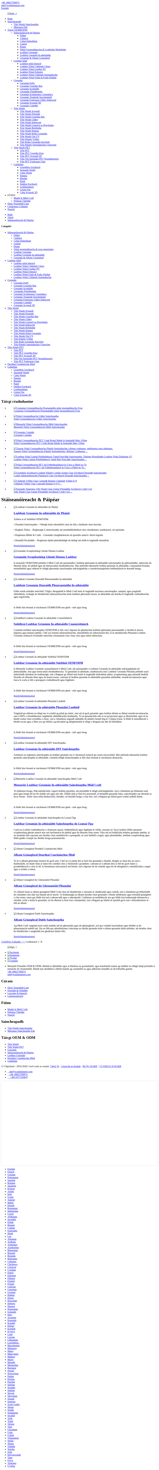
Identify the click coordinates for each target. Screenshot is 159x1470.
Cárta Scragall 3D (28, 192)
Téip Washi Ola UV (30, 136)
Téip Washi (19, 108)
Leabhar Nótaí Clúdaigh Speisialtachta (39, 74)
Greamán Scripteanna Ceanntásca (36, 94)
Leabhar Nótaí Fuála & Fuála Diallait (38, 77)
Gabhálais (18, 164)
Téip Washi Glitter (29, 119)
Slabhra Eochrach (28, 184)
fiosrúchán (19, 545)
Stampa (23, 175)
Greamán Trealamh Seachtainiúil (36, 97)
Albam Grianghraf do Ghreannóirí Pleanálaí (42, 885)
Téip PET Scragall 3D (31, 156)
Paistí (22, 181)
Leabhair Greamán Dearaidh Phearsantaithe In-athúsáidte (51, 585)
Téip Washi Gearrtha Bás (32, 116)
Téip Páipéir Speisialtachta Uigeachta (38, 145)
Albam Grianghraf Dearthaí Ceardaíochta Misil (44, 854)
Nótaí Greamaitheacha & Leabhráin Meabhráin (43, 49)
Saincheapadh (14, 21)
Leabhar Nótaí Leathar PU (33, 69)
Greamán (18, 80)
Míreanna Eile (20, 27)
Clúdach (24, 38)
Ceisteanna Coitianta (17, 206)
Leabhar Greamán (29, 52)
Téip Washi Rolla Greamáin (33, 133)
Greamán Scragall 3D (30, 102)
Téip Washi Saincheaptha (26, 24)
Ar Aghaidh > (15, 941)
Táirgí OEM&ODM (17, 30)
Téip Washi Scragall (30, 111)
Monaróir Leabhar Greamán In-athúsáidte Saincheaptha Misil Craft (57, 785)
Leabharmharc (27, 187)
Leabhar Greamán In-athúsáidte (35, 55)
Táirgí (10, 217)
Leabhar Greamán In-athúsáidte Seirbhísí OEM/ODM (48, 662)
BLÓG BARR (90, 1066)
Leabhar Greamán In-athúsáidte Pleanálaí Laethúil (46, 707)
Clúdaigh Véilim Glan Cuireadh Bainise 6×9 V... (37, 483)
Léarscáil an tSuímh (71, 1066)
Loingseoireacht (15, 996)
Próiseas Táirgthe (22, 201)
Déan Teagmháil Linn (18, 203)
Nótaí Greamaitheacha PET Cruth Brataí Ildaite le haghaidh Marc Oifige (49, 443)
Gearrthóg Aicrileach (30, 167)
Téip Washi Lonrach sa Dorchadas (37, 125)
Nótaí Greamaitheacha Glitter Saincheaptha (35, 419)
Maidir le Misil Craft (24, 198)
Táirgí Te (54, 1066)
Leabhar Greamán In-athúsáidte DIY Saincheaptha (47, 749)
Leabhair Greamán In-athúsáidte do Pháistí (42, 513)
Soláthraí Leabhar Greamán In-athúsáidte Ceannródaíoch (51, 624)
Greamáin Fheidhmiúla (31, 91)
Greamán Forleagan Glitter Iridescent (38, 100)
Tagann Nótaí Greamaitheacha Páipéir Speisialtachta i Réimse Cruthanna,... (50, 451)
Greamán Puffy (27, 83)
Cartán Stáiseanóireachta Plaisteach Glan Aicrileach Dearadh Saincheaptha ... (51, 475)
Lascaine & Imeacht (17, 993)
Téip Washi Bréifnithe (30, 128)
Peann (23, 46)
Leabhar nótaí (20, 60)
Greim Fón (25, 189)
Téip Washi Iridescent (30, 122)
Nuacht (11, 209)
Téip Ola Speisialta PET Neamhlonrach (39, 159)
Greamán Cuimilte (29, 105)
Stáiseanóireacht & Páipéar (27, 32)
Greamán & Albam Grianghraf (35, 58)
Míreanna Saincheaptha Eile (21, 1031)
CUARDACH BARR (110, 1066)
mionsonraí (29, 545)
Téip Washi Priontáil (30, 114)
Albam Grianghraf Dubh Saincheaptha (39, 919)
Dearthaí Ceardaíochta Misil (21, 364)
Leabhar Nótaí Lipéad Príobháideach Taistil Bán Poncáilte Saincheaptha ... (50, 459)
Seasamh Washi (27, 170)
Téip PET (25, 150)
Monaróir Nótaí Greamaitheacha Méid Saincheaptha (39, 427)
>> (23, 941)
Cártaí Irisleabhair (28, 41)
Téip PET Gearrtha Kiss (32, 153)
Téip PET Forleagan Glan (32, 161)
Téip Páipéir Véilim (29, 139)
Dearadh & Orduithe (17, 990)
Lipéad (23, 44)
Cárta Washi (26, 173)
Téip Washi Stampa (29, 131)
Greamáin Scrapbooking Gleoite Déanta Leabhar (45, 556)
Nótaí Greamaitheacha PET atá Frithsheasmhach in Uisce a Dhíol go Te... (50, 467)
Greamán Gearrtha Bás (31, 86)
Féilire (23, 35)
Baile (10, 18)
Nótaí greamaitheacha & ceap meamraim (33, 249)
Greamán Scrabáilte (29, 88)
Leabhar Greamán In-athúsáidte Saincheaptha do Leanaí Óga (53, 823)
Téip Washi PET (22, 147)
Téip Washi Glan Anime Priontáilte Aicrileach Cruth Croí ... (43, 491)
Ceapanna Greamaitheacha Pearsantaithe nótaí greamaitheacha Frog (47, 411)
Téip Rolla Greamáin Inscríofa (35, 142)
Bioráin (23, 178)
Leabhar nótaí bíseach (30, 63)
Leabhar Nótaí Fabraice (31, 72)
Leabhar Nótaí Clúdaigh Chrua (35, 66)
